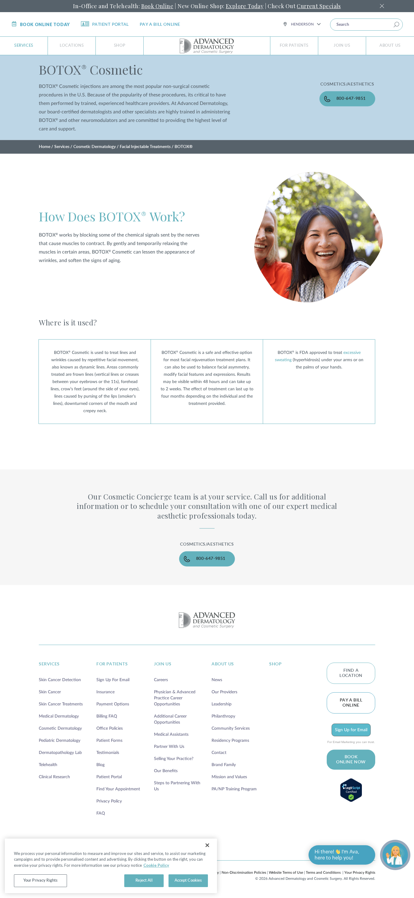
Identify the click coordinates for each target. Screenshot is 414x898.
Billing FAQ (106, 716)
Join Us (342, 46)
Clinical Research (54, 777)
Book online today (45, 24)
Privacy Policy (109, 801)
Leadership (222, 704)
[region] (111, 866)
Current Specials (319, 6)
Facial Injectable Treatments (145, 147)
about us (223, 664)
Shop (119, 46)
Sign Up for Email (351, 730)
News (217, 680)
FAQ (100, 813)
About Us (390, 46)
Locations (72, 46)
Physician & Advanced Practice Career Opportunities (174, 698)
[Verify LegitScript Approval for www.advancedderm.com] (351, 790)
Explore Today (244, 6)
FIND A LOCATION (350, 673)
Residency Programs (230, 740)
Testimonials (107, 753)
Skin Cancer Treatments (61, 704)
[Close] (207, 845)
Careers (161, 680)
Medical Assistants (171, 734)
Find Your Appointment (118, 789)
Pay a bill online (160, 24)
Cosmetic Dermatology (94, 147)
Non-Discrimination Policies (244, 872)
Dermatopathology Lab (60, 753)
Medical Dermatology (59, 716)
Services (23, 46)
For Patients (294, 46)
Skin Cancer (50, 692)
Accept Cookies (188, 881)
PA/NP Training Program (234, 789)
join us (162, 664)
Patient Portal (110, 24)
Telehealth (48, 765)
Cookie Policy (156, 865)
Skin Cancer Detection (60, 680)
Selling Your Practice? (173, 759)
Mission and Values (229, 777)
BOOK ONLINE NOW (351, 759)
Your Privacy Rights (359, 872)
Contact (219, 753)
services (49, 664)
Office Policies (109, 728)
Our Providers (224, 692)
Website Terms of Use (286, 872)
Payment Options (112, 704)
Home (44, 147)
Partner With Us (169, 747)
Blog (100, 765)
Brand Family (224, 765)
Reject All (143, 881)
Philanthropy (223, 716)
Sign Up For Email (112, 680)
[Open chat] (395, 855)
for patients (112, 664)
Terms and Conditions (323, 872)
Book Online (157, 6)
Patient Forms (109, 740)
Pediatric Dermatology (59, 740)
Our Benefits (166, 771)
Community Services (231, 728)
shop (275, 664)
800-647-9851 (351, 98)
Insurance (105, 692)
